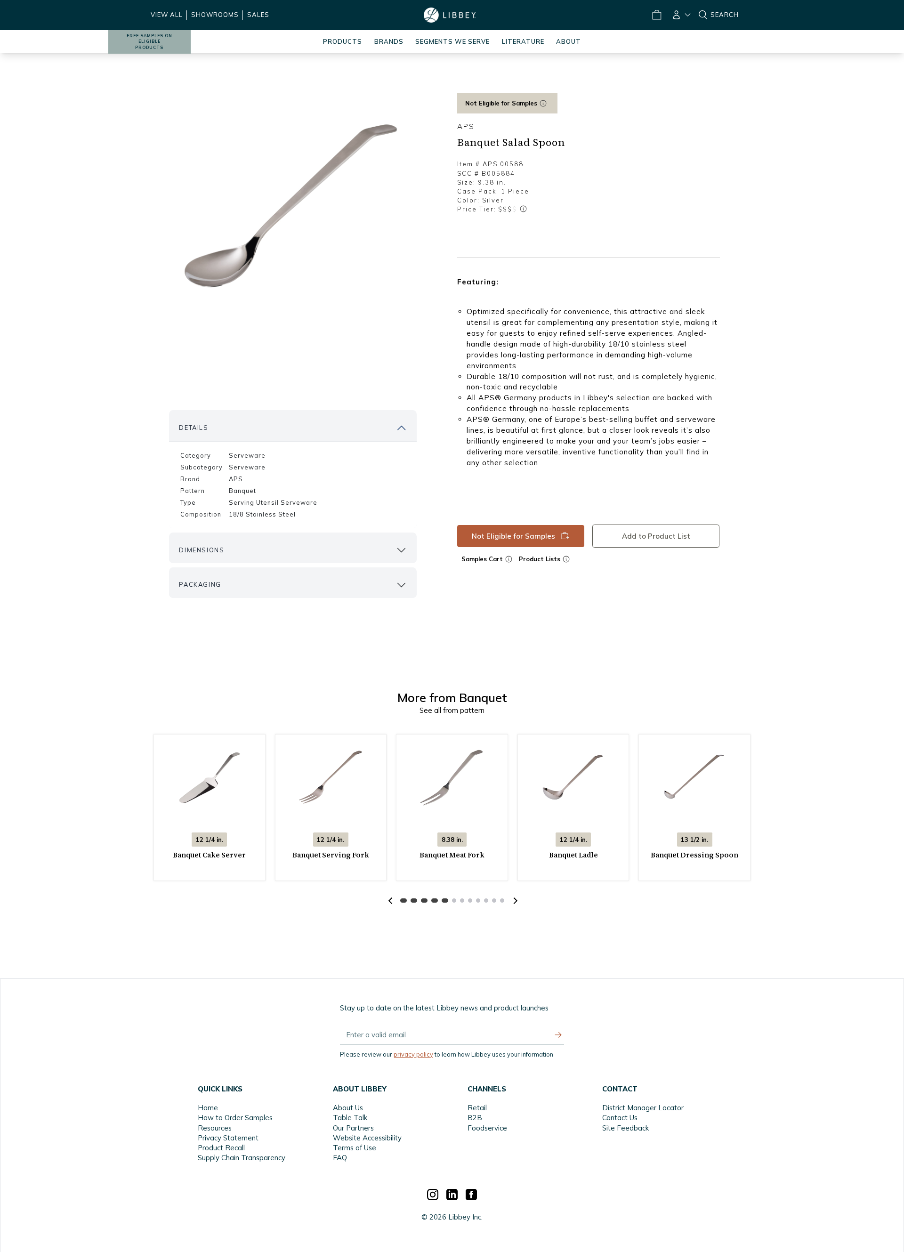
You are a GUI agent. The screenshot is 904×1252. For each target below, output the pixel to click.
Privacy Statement (228, 1137)
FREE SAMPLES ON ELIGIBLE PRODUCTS (149, 41)
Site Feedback (625, 1127)
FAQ (340, 1157)
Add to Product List (656, 535)
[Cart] (656, 15)
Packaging (200, 584)
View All (167, 14)
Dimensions (201, 550)
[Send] (558, 1035)
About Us (348, 1107)
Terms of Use (354, 1147)
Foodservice (487, 1127)
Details (193, 427)
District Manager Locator (643, 1107)
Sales (258, 14)
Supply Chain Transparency (241, 1157)
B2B (475, 1117)
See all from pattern (452, 710)
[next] (514, 900)
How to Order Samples (235, 1117)
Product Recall (221, 1147)
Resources (215, 1127)
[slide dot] (403, 900)
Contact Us (620, 1117)
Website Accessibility (367, 1137)
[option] (293, 208)
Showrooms (215, 14)
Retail (477, 1107)
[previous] (390, 900)
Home (208, 1107)
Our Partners (353, 1127)
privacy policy (413, 1054)
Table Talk (350, 1117)
